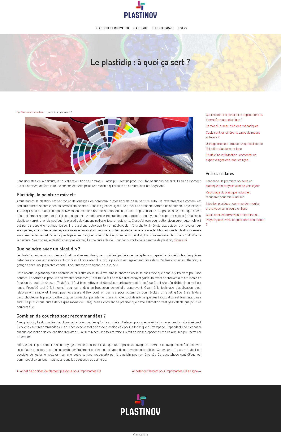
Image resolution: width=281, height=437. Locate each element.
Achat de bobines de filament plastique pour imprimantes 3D (60, 371)
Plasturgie (140, 28)
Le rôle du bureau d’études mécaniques (232, 126)
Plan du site (140, 434)
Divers (182, 28)
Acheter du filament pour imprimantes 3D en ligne (165, 371)
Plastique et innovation (112, 28)
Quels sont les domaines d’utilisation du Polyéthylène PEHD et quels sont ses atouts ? (235, 219)
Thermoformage (163, 28)
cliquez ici (180, 240)
